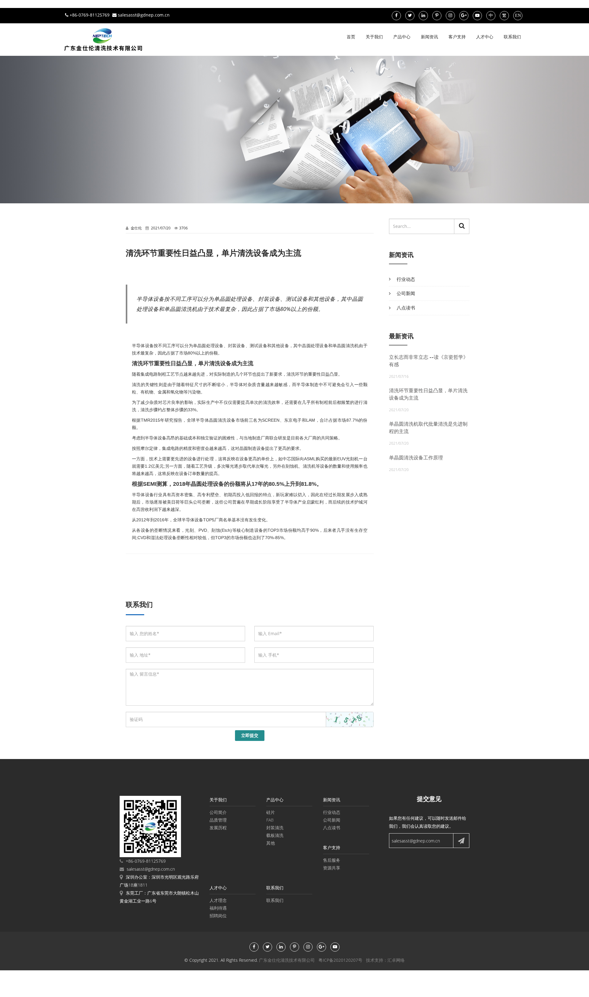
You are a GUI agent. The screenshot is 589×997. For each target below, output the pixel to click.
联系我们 (512, 37)
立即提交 (249, 735)
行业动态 (406, 279)
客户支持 (457, 37)
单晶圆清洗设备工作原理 (416, 458)
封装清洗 (274, 827)
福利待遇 (218, 908)
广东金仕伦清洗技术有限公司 (287, 960)
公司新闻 (406, 293)
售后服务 (331, 860)
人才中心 (484, 37)
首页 (351, 37)
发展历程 (218, 827)
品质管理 (218, 820)
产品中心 (401, 37)
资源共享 (331, 868)
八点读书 (406, 308)
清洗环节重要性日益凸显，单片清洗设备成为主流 (428, 394)
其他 (270, 843)
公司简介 (218, 812)
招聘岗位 (218, 915)
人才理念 (218, 900)
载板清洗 (274, 835)
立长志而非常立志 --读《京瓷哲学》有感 (428, 360)
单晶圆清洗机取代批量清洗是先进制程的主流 (428, 427)
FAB (270, 820)
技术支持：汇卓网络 (385, 960)
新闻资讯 (429, 37)
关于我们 (374, 37)
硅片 (270, 812)
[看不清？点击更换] (349, 719)
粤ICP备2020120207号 (340, 960)
